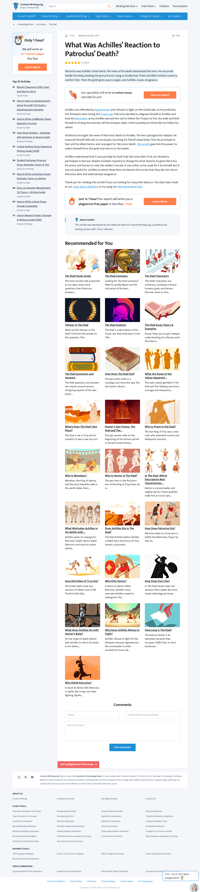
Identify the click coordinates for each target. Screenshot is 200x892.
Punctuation (180, 6)
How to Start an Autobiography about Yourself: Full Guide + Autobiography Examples (33, 105)
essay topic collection (85, 186)
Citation (164, 6)
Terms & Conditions (56, 881)
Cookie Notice (126, 881)
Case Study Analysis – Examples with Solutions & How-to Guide (33, 135)
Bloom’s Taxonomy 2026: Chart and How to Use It (33, 89)
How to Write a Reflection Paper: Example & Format (34, 121)
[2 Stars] (69, 62)
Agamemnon (102, 109)
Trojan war (107, 114)
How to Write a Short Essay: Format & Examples (32, 204)
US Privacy (91, 881)
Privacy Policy (76, 881)
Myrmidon (81, 118)
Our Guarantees (145, 881)
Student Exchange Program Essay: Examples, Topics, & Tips (33, 162)
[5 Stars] (79, 62)
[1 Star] (66, 62)
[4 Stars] (75, 62)
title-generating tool (130, 186)
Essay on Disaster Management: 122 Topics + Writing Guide (34, 190)
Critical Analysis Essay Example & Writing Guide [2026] (34, 149)
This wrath (143, 144)
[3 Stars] (72, 62)
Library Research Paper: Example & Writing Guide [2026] (34, 217)
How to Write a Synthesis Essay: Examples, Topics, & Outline (34, 176)
